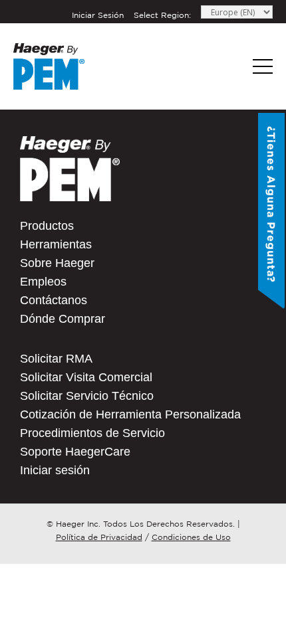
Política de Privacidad (99, 537)
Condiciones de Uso (191, 537)
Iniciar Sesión (98, 15)
